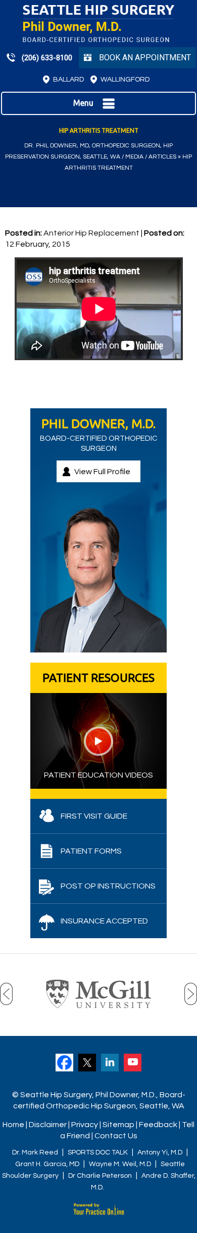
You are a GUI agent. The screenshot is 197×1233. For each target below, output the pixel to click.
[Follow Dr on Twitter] (87, 1062)
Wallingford (125, 79)
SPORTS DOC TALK (98, 1152)
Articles (162, 156)
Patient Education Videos (98, 775)
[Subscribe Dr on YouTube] (132, 1062)
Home (13, 1125)
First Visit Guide (94, 816)
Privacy (84, 1125)
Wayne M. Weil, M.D (120, 1164)
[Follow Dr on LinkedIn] (110, 1062)
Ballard (68, 79)
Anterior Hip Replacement (91, 233)
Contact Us (115, 1136)
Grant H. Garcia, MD (47, 1164)
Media (134, 156)
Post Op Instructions (108, 886)
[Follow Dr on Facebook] (64, 1062)
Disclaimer (48, 1125)
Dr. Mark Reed (35, 1152)
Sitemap (118, 1125)
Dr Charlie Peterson (100, 1175)
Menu (83, 102)
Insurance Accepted (104, 921)
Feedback (158, 1125)
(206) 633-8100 (47, 57)
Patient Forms (91, 851)
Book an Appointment (145, 57)
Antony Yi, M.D (159, 1152)
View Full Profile (102, 472)
